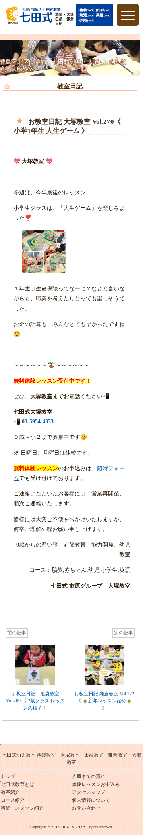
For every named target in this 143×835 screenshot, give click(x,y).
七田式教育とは (17, 784)
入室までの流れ (88, 776)
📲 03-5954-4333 (34, 422)
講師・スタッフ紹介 (22, 808)
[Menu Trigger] (128, 15)
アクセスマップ (88, 792)
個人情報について (91, 800)
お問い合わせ (86, 808)
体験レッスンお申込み (96, 784)
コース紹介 (13, 800)
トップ (8, 776)
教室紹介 (10, 792)
